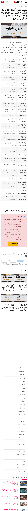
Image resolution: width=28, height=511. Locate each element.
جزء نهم (23, 401)
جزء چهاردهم (22, 418)
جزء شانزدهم (22, 424)
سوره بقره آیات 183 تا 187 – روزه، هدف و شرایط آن (22, 286)
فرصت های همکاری (2, 2)
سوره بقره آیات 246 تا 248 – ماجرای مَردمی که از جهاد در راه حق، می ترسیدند (8, 287)
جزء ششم (23, 391)
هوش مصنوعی (15, 491)
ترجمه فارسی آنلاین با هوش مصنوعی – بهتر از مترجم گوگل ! (10, 482)
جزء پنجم (23, 388)
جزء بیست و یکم (22, 441)
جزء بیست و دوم (22, 444)
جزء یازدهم (23, 408)
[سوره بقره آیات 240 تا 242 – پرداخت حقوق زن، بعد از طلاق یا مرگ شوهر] (7, 295)
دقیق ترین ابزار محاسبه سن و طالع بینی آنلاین (10, 496)
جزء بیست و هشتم (21, 464)
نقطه (26, 6)
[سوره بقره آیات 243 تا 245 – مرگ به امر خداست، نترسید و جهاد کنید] (20, 295)
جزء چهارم (23, 385)
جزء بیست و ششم (21, 458)
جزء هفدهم (23, 428)
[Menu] (26, 2)
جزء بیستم (23, 438)
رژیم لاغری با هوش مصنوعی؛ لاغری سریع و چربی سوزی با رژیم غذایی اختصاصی (10, 489)
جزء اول (23, 375)
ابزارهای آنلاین (15, 484)
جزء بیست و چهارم (21, 451)
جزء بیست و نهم (22, 468)
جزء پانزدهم (23, 421)
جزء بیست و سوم (21, 448)
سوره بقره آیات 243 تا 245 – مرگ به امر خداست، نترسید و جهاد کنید (21, 307)
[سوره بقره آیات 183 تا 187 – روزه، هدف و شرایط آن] (20, 275)
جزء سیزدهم (22, 414)
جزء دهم (23, 404)
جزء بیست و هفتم (21, 461)
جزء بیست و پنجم (21, 454)
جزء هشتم (23, 398)
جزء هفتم (23, 394)
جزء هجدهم (23, 431)
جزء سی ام (23, 471)
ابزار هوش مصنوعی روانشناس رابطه (11, 503)
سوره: (25, 261)
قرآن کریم (22, 6)
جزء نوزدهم (23, 434)
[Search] (11, 2)
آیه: (9, 261)
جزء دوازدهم (22, 411)
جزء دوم (18, 6)
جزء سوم (23, 381)
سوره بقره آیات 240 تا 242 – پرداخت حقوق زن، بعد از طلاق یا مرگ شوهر (7, 307)
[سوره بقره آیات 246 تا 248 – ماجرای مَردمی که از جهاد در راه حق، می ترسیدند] (7, 275)
